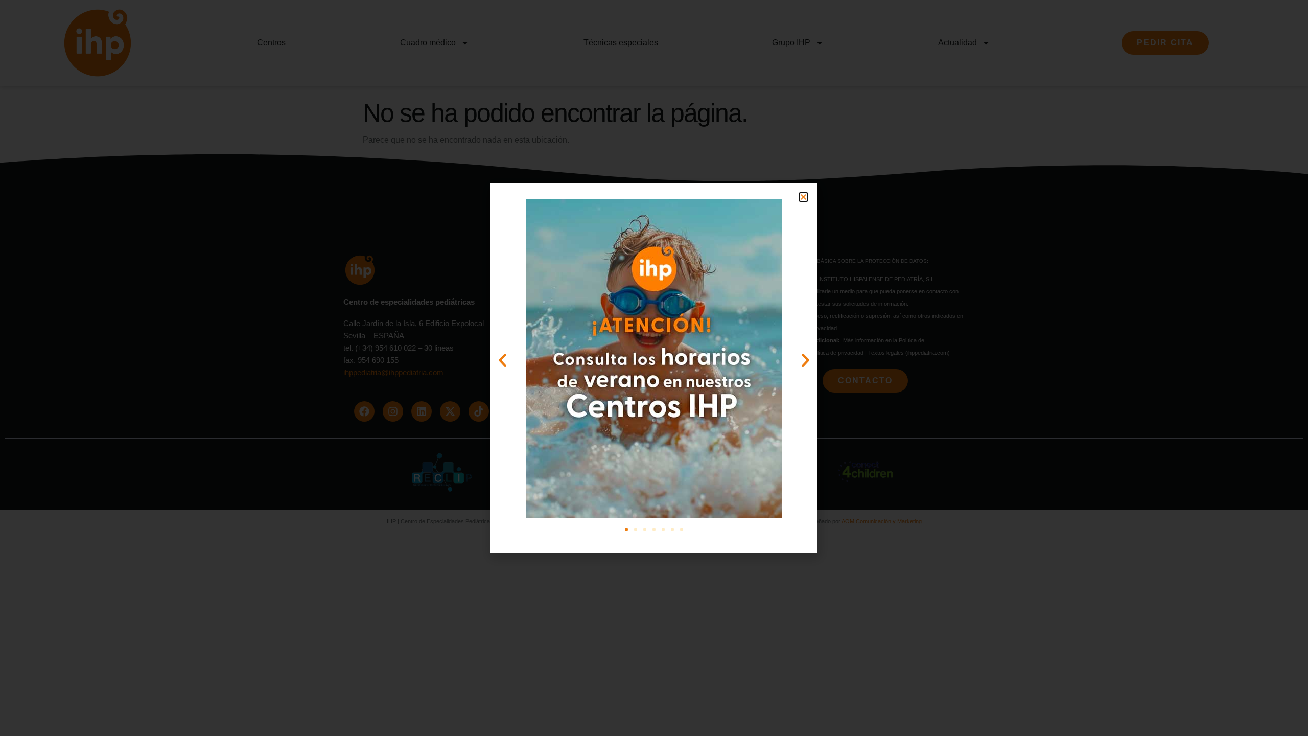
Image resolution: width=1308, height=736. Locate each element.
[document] (654, 368)
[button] (803, 197)
